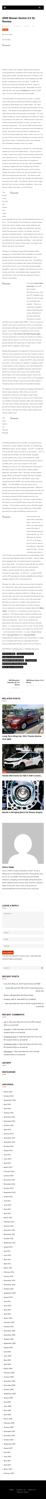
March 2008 (8, 1419)
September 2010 (10, 1293)
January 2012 (9, 1226)
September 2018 (10, 1100)
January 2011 (8, 1276)
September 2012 (10, 1192)
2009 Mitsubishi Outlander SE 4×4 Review (13, 682)
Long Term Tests (8, 732)
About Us (32, 1490)
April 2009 (7, 1364)
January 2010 (9, 1326)
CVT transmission (31, 660)
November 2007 (9, 1435)
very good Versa (13, 635)
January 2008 (9, 1427)
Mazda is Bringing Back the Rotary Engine (22, 812)
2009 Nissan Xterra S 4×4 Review (35, 681)
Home (11, 1490)
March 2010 (8, 1318)
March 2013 (8, 1167)
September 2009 (10, 1343)
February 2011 (9, 1272)
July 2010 (7, 1301)
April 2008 (7, 1414)
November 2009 (9, 1335)
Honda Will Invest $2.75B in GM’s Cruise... (22, 776)
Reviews (5, 29)
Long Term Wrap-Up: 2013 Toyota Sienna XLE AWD (21, 737)
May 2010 (7, 1310)
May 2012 (7, 1209)
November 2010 (9, 1285)
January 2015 (9, 1113)
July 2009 (7, 1352)
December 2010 (9, 1280)
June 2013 (7, 1159)
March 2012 (8, 1217)
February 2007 (9, 1473)
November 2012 (9, 1184)
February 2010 (9, 1322)
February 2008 (9, 1423)
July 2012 (7, 1201)
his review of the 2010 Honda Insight (27, 334)
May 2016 (7, 1104)
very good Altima (29, 635)
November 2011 (9, 1234)
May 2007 (7, 1461)
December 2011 (9, 1230)
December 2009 (9, 1331)
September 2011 (10, 1243)
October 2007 (9, 1440)
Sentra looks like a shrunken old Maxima (14, 663)
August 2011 (8, 1247)
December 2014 (9, 1117)
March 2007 (8, 1469)
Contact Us (21, 1490)
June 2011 (7, 1255)
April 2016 (7, 1108)
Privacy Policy (23, 1492)
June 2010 (7, 1305)
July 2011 (7, 1251)
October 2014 (9, 1125)
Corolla (23, 90)
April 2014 (7, 1129)
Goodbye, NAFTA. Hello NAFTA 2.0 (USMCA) (20, 999)
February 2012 (9, 1222)
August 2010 (8, 1297)
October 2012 (9, 1188)
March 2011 (8, 1268)
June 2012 (7, 1205)
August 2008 (8, 1398)
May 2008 (7, 1410)
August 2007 (8, 1448)
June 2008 (7, 1406)
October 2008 (9, 1389)
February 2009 (9, 1373)
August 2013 (8, 1150)
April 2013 (7, 1163)
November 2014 (9, 1121)
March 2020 (8, 1092)
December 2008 (9, 1381)
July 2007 (7, 1452)
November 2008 (9, 1385)
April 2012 (7, 1213)
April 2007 (7, 1465)
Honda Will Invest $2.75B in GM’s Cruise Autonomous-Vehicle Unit (24, 989)
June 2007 (7, 1456)
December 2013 (9, 1138)
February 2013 (9, 1171)
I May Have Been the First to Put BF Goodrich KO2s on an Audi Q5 (24, 1005)
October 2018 (9, 1096)
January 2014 (9, 1134)
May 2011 (7, 1259)
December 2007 (9, 1431)
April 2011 (7, 1264)
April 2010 (7, 1314)
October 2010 (9, 1289)
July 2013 (7, 1155)
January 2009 (9, 1377)
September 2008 (10, 1394)
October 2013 (9, 1146)
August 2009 (8, 1347)
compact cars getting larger (25, 653)
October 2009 (9, 1339)
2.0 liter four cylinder (9, 653)
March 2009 (8, 1368)
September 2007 (10, 1444)
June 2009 (7, 1356)
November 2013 (9, 1142)
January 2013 (9, 1176)
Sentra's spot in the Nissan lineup (13, 667)
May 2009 (7, 1360)
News (4, 772)
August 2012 (8, 1196)
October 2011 (8, 1238)
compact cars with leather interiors (13, 657)
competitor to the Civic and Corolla (13, 660)
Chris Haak (7, 26)
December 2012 (9, 1180)
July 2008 (7, 1402)
